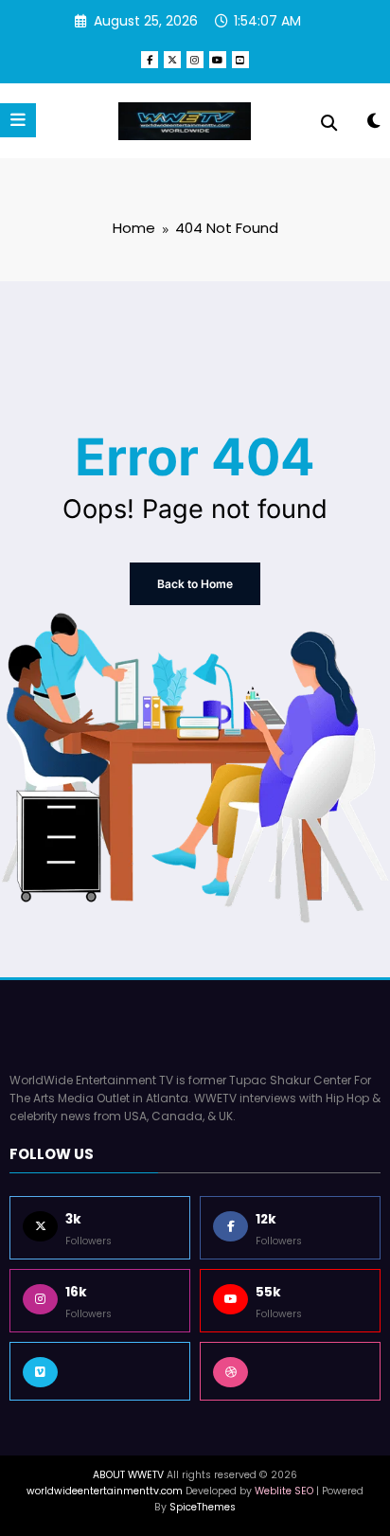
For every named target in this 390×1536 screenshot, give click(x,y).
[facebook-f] (149, 59)
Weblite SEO (284, 1491)
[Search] (329, 123)
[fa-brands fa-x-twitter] (172, 59)
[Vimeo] (99, 1371)
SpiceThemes (202, 1507)
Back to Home (195, 584)
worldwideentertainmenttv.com (105, 1491)
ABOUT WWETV (128, 1475)
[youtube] (217, 59)
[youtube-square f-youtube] (240, 59)
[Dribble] (290, 1371)
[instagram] (195, 59)
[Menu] (18, 120)
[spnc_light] (373, 124)
